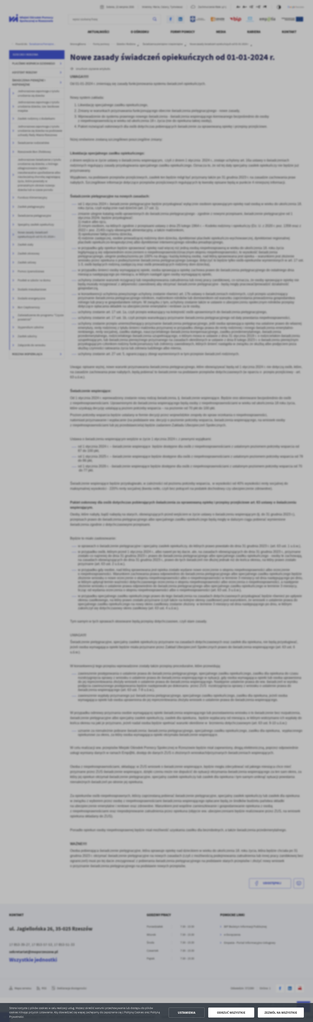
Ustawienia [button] (186, 1013)
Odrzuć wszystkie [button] (231, 1013)
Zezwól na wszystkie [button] (280, 1013)
